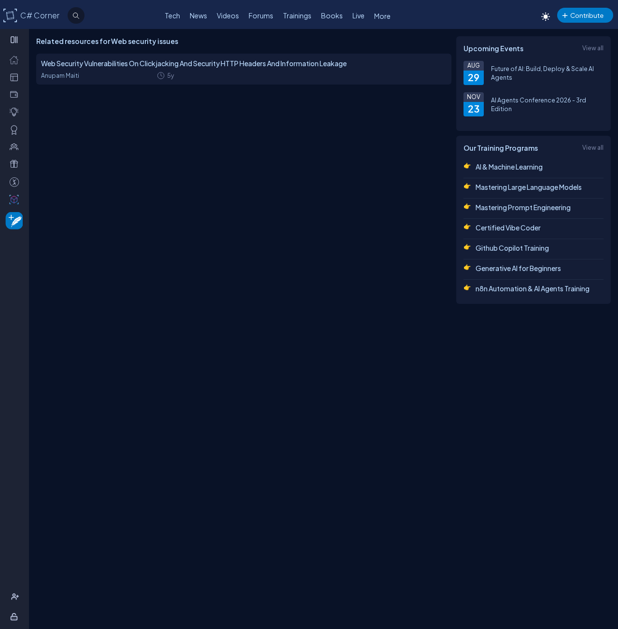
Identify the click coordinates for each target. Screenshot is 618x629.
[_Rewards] (16, 181)
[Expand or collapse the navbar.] (15, 39)
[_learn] (16, 111)
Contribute (587, 15)
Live (358, 15)
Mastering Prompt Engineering (523, 207)
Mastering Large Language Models (529, 187)
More (382, 16)
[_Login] (15, 616)
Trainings (297, 15)
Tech (172, 15)
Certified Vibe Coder (508, 227)
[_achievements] (16, 129)
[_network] (16, 146)
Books (332, 15)
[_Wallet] (16, 94)
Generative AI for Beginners (518, 268)
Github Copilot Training (512, 247)
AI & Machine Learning (509, 166)
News (198, 15)
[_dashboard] (16, 77)
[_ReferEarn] (16, 164)
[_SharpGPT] (16, 199)
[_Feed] (16, 59)
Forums (261, 15)
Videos (228, 15)
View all (593, 48)
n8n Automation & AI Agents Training (533, 288)
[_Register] (16, 596)
